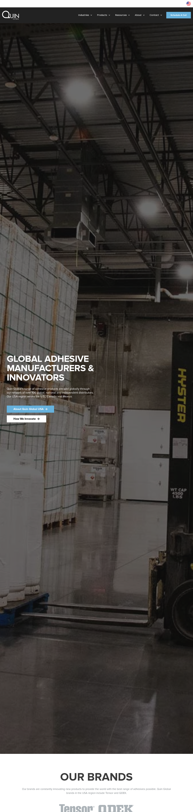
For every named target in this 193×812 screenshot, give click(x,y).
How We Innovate (24, 419)
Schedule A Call (179, 15)
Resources (179, 4)
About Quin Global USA (28, 409)
